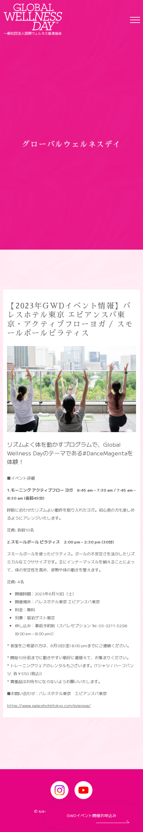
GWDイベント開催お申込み (91, 815)
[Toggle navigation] (135, 20)
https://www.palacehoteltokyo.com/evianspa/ (49, 705)
